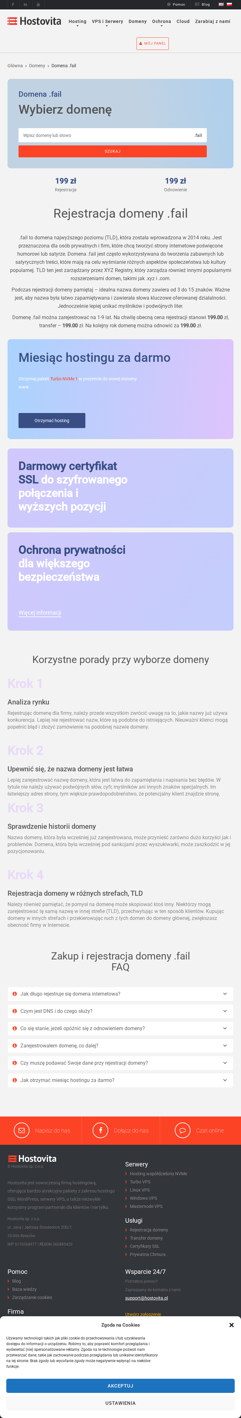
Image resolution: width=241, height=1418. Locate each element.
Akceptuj (120, 1386)
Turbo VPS (140, 1181)
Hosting (78, 21)
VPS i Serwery (107, 21)
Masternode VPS (146, 1206)
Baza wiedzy (24, 1289)
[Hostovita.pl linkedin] (25, 5)
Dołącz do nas (131, 1130)
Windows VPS (143, 1198)
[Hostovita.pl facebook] (13, 5)
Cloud (183, 21)
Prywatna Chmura (148, 1254)
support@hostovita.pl (146, 1298)
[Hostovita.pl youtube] (38, 5)
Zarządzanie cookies (32, 1297)
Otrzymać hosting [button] (52, 420)
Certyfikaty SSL (145, 1246)
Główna (15, 65)
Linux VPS (140, 1190)
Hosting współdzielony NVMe (158, 1173)
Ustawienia (120, 1403)
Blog (206, 5)
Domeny (138, 21)
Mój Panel (155, 43)
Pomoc (179, 5)
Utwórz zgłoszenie (143, 1314)
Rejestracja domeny (149, 1229)
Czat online (210, 1130)
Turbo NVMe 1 (64, 378)
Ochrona (161, 21)
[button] (231, 1325)
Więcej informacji (40, 612)
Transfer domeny (146, 1238)
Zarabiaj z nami (213, 21)
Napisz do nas (52, 1130)
